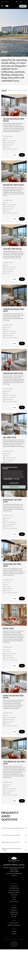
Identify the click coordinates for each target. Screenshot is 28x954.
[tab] (4, 90)
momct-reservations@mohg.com (14, 873)
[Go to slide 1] (12, 114)
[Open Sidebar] (2, 6)
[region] (14, 476)
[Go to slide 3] (15, 114)
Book (22, 155)
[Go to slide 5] (17, 559)
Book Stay (23, 6)
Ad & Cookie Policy (8, 478)
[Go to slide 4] (16, 304)
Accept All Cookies (14, 486)
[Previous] (4, 105)
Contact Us (14, 875)
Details (14, 155)
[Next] (24, 105)
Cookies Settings (14, 483)
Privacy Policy (17, 478)
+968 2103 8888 (14, 871)
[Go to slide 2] (14, 114)
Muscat (7, 1)
